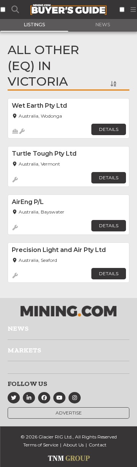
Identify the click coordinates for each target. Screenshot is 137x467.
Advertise (69, 413)
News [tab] (103, 24)
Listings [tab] (34, 24)
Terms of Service (40, 445)
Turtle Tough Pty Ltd (44, 153)
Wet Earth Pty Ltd (39, 105)
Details (108, 129)
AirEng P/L (28, 202)
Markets (24, 350)
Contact (98, 445)
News (18, 328)
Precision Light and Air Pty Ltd (59, 249)
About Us (73, 445)
